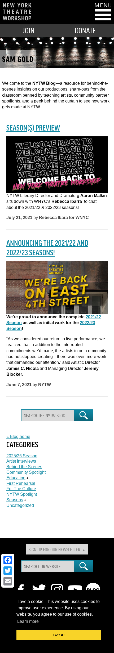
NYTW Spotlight (21, 494)
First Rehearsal (20, 483)
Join (28, 30)
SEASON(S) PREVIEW (33, 127)
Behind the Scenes (24, 466)
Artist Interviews (21, 461)
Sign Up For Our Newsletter (54, 549)
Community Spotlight (26, 472)
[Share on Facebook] (7, 560)
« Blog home (18, 436)
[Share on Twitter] (7, 570)
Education (15, 478)
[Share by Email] (7, 581)
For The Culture (21, 488)
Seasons (14, 500)
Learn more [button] (28, 621)
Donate (85, 30)
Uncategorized (20, 505)
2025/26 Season (21, 456)
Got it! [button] (59, 635)
